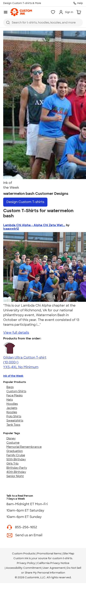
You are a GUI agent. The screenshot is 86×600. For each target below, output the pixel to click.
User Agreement (54, 568)
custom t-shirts (62, 558)
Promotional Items (49, 553)
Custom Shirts (16, 391)
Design (25, 202)
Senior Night (15, 476)
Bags (10, 387)
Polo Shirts (13, 416)
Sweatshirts (14, 420)
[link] (21, 12)
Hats (9, 399)
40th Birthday (16, 472)
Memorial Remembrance (24, 447)
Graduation (14, 451)
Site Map (68, 553)
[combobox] (43, 22)
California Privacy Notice (53, 563)
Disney (11, 438)
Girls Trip (12, 463)
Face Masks (14, 395)
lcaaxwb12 (11, 229)
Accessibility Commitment (23, 568)
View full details (16, 332)
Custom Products (23, 553)
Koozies (11, 412)
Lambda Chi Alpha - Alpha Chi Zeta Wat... (34, 225)
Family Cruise (15, 455)
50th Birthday (16, 459)
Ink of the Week (13, 375)
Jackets (11, 408)
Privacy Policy (26, 563)
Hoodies (12, 404)
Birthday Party (16, 468)
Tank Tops (13, 424)
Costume (12, 442)
